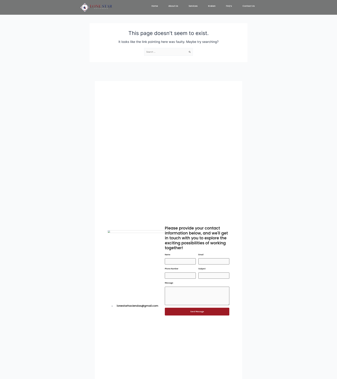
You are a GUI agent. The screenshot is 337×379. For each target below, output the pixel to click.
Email (201, 254)
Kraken (211, 5)
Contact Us (248, 5)
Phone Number (171, 268)
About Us (173, 5)
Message (169, 283)
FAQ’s (229, 5)
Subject (201, 268)
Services (193, 5)
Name (167, 254)
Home (155, 5)
